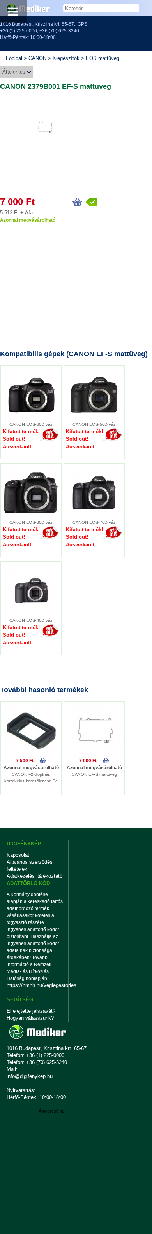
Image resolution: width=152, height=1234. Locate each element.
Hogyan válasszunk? (30, 1018)
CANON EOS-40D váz (31, 620)
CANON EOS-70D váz (94, 522)
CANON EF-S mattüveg (94, 774)
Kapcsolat (18, 855)
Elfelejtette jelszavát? (31, 1011)
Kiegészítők (66, 58)
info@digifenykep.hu (30, 1076)
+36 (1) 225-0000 (18, 30)
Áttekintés (13, 72)
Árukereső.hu (51, 1111)
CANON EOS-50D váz (94, 424)
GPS (82, 24)
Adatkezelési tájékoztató (34, 876)
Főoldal (14, 58)
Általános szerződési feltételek (30, 865)
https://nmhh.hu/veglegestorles (35, 985)
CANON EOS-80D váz (31, 522)
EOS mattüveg (102, 58)
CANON (37, 58)
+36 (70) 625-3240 (59, 30)
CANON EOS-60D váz (31, 424)
